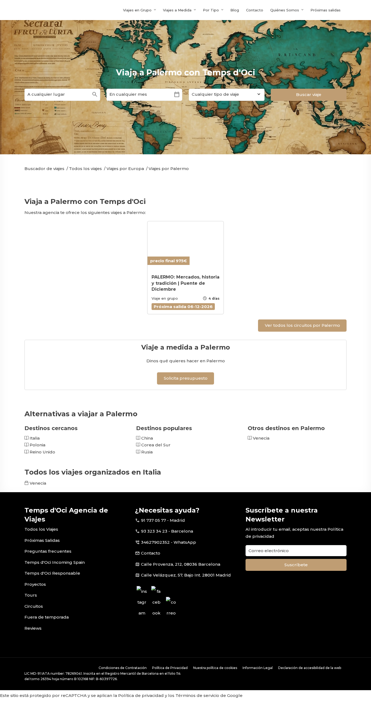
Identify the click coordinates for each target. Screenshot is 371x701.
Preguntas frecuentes (47, 551)
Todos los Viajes (41, 529)
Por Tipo (211, 10)
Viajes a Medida (177, 10)
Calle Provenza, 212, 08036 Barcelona (180, 564)
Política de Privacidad (170, 668)
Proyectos (35, 584)
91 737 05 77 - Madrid (163, 520)
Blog (234, 10)
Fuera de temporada (46, 617)
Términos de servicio (197, 695)
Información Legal (258, 668)
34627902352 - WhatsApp (168, 542)
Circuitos (33, 606)
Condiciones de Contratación (123, 668)
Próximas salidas (325, 10)
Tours (30, 595)
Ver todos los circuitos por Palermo (302, 325)
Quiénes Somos (284, 10)
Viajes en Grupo (137, 10)
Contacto (254, 10)
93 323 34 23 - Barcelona (167, 531)
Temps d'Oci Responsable (52, 573)
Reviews (33, 628)
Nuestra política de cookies (215, 668)
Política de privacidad (141, 695)
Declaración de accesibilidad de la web (309, 668)
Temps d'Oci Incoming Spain (54, 562)
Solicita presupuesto (185, 378)
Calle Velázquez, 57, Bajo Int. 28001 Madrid (186, 575)
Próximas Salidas (42, 540)
